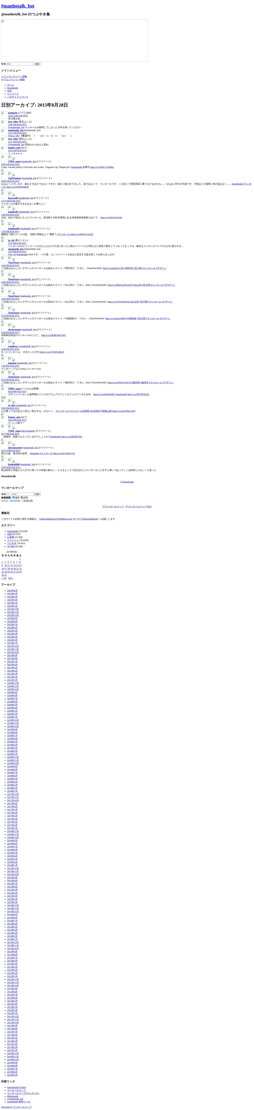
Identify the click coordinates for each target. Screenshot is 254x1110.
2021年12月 (13, 646)
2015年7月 (12, 884)
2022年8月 (12, 621)
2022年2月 (12, 640)
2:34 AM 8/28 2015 (17, 150)
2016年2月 (12, 862)
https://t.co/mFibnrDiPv (104, 394)
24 (6, 572)
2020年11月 (13, 686)
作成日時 (28, 501)
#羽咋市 (129, 268)
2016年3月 (12, 859)
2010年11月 (13, 1056)
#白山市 (137, 285)
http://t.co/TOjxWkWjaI (119, 301)
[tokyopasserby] (10, 428)
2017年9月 (12, 803)
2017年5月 (12, 816)
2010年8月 (12, 1066)
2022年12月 (13, 609)
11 (8, 565)
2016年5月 (12, 853)
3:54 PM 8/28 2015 (17, 251)
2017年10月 (13, 800)
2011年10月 (13, 1022)
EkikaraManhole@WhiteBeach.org (55, 519)
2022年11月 (13, 612)
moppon (12, 363)
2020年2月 (12, 714)
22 (20, 568)
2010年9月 (12, 1063)
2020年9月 (12, 692)
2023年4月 (12, 597)
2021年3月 (12, 674)
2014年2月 (12, 936)
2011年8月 (12, 1029)
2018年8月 (12, 769)
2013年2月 (12, 973)
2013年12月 (13, 942)
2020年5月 (12, 705)
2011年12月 (13, 1016)
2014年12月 (13, 905)
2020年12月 (13, 683)
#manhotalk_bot (17, 5)
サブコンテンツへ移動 (13, 79)
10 (6, 565)
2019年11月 (13, 723)
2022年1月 (12, 643)
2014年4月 (12, 930)
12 (11, 565)
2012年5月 (12, 1001)
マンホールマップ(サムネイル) (23, 1093)
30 (3, 575)
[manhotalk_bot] (10, 158)
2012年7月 (12, 995)
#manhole (34, 453)
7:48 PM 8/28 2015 (10, 366)
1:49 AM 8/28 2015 (17, 124)
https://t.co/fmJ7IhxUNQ (123, 411)
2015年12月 (13, 868)
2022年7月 (12, 624)
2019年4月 (12, 745)
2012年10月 (13, 985)
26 (11, 572)
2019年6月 (12, 739)
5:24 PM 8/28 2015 (10, 315)
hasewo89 (13, 198)
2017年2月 (12, 825)
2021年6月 (12, 664)
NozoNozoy (14, 262)
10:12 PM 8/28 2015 (10, 450)
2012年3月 (12, 1007)
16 (3, 568)
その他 (10, 546)
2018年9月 (12, 766)
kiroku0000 (14, 464)
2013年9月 (12, 951)
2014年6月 (12, 924)
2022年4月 (12, 634)
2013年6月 (12, 961)
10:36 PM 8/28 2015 (10, 467)
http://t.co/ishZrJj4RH (115, 318)
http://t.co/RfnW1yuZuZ (82, 234)
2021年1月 (12, 680)
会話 (9, 90)
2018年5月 (12, 779)
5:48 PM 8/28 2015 (10, 332)
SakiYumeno (14, 178)
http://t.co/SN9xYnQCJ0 (119, 382)
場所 (17, 497)
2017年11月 (13, 797)
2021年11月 (13, 649)
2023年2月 (12, 603)
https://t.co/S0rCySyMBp (102, 167)
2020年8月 (12, 695)
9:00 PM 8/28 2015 (10, 408)
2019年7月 (12, 735)
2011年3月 (12, 1044)
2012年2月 (12, 1010)
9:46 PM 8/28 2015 (17, 420)
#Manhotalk (12, 1096)
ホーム (10, 85)
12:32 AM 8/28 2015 (18, 115)
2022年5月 (12, 630)
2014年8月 (12, 917)
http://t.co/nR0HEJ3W (71, 436)
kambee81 (13, 212)
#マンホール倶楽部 (79, 411)
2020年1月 (12, 717)
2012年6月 (12, 998)
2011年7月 (12, 1032)
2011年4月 (12, 1041)
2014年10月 (13, 911)
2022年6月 (12, 627)
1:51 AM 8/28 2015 (17, 133)
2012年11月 (13, 982)
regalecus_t (13, 346)
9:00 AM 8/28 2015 (10, 181)
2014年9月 (12, 914)
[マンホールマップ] (113, 506)
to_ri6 (11, 240)
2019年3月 (12, 748)
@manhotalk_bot (16, 127)
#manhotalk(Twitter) (16, 1087)
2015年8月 (12, 880)
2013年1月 (12, 976)
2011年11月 (13, 1019)
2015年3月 (12, 896)
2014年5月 (12, 927)
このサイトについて (17, 97)
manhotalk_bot (15, 130)
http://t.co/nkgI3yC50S (113, 268)
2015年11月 (13, 871)
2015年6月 (12, 887)
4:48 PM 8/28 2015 (10, 282)
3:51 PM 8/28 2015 (17, 243)
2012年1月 (12, 1013)
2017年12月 (13, 794)
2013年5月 (12, 964)
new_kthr (13, 121)
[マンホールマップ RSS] (139, 506)
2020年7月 (12, 698)
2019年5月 (12, 742)
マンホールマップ (16, 1090)
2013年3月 (12, 970)
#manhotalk (12, 88)
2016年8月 (12, 843)
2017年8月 (12, 806)
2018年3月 (12, 785)
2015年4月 (12, 893)
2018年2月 (12, 788)
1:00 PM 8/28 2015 (10, 215)
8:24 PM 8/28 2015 (10, 380)
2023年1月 (12, 606)
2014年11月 (13, 908)
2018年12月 (13, 757)
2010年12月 (13, 1053)
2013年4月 (12, 967)
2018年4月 (12, 782)
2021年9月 (12, 655)
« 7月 (3, 578)
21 (17, 568)
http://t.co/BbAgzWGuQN (120, 285)
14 (17, 565)
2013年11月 (13, 945)
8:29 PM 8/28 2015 (17, 391)
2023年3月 (12, 600)
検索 (3, 64)
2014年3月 (12, 933)
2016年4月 (12, 856)
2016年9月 (12, 840)
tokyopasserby (28, 431)
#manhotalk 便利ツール (18, 1101)
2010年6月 (12, 1072)
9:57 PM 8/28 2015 (10, 434)
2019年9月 (12, 729)
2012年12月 (13, 979)
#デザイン (161, 268)
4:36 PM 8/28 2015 (10, 265)
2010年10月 (13, 1059)
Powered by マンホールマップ (16, 1107)
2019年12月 (13, 720)
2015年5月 (12, 890)
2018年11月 (13, 760)
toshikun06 (13, 228)
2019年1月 (12, 754)
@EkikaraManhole (89, 519)
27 (14, 572)
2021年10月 (13, 652)
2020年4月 (12, 708)
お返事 (10, 537)
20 (14, 568)
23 (3, 572)
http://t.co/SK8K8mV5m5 (53, 335)
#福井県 (136, 382)
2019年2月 (12, 751)
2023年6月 (12, 590)
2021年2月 (12, 677)
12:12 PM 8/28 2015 (10, 201)
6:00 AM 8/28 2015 (10, 164)
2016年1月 (12, 865)
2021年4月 (12, 671)
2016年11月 (13, 834)
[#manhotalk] (127, 482)
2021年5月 (12, 668)
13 (14, 565)
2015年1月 (12, 902)
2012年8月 (12, 992)
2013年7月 (12, 958)
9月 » (11, 578)
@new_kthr (13, 135)
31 (6, 575)
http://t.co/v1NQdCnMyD (52, 352)
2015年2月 (12, 899)
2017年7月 (12, 809)
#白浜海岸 (95, 411)
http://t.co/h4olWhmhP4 (17, 187)
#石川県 (138, 268)
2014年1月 (12, 939)
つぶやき (11, 543)
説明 (25, 497)
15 (20, 565)
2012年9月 (12, 988)
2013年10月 (13, 948)
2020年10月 (13, 689)
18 (8, 568)
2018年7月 (12, 772)
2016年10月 (13, 837)
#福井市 (144, 382)
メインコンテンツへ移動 (14, 76)
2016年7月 (12, 847)
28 (17, 572)
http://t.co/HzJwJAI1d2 (111, 217)
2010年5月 (12, 1075)
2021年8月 (12, 658)
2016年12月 (13, 831)
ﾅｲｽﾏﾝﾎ (16, 501)
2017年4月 (12, 819)
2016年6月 (12, 850)
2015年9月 (12, 877)
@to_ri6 (12, 254)
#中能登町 (131, 318)
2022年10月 (13, 615)
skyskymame (14, 329)
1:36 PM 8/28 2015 (10, 231)
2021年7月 (12, 661)
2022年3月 (12, 637)
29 (20, 572)
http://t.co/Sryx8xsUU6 (64, 453)
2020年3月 (12, 711)
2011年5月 (12, 1038)
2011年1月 (12, 1050)
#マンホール (63, 234)
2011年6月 (12, 1035)
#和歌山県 (106, 411)
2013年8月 (12, 955)
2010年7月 (12, 1069)
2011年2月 (12, 1047)
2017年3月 (12, 822)
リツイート (13, 94)
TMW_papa (14, 161)
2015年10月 (13, 874)
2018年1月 (12, 791)
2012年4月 (12, 1004)
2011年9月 (12, 1025)
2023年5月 (12, 593)
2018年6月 (12, 776)
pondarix (12, 113)
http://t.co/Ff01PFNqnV (138, 394)
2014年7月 (12, 921)
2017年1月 (12, 828)
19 (11, 568)
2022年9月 (12, 618)
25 (8, 572)
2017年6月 (12, 813)
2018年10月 (13, 763)
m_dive (11, 405)
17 (6, 568)
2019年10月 (13, 726)
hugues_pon (14, 147)
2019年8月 (12, 732)
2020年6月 (12, 701)
